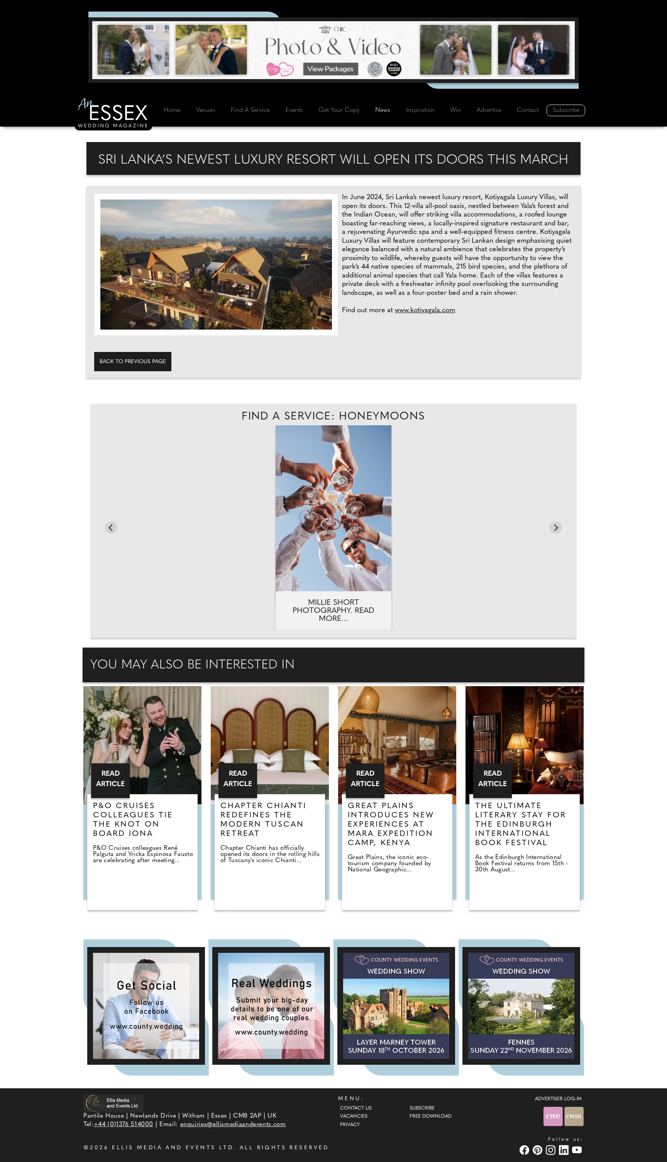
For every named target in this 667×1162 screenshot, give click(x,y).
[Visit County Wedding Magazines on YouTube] (578, 1150)
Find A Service (250, 110)
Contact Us (356, 1108)
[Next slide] (556, 527)
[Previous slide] (111, 527)
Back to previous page (133, 362)
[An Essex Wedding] (113, 114)
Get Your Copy (338, 110)
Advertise (489, 110)
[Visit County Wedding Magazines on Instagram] (551, 1150)
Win (455, 110)
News (382, 110)
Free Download (431, 1116)
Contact (528, 110)
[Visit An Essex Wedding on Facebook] (525, 1150)
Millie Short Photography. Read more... (333, 611)
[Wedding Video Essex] (333, 50)
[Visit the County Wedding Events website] (553, 1116)
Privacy (350, 1125)
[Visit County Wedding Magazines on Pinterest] (538, 1150)
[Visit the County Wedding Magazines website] (574, 1116)
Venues (205, 110)
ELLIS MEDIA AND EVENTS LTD (172, 1148)
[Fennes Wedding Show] (521, 1006)
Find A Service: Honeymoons (333, 416)
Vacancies (353, 1116)
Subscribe (566, 110)
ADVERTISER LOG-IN (558, 1099)
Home (172, 110)
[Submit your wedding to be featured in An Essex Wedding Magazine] (271, 1006)
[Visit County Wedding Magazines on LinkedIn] (565, 1150)
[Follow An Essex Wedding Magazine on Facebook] (146, 1006)
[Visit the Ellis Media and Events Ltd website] (113, 1103)
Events (294, 110)
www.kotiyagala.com (425, 310)
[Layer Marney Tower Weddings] (396, 1006)
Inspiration (420, 110)
